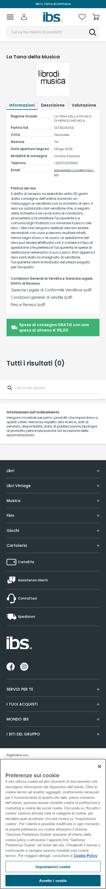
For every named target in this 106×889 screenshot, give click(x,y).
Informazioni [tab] (22, 105)
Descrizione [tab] (53, 105)
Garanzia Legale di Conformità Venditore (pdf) (51, 290)
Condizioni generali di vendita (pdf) (41, 297)
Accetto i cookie (53, 880)
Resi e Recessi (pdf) (28, 304)
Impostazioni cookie (53, 866)
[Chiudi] (99, 766)
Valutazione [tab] (84, 105)
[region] (53, 824)
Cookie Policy (85, 855)
